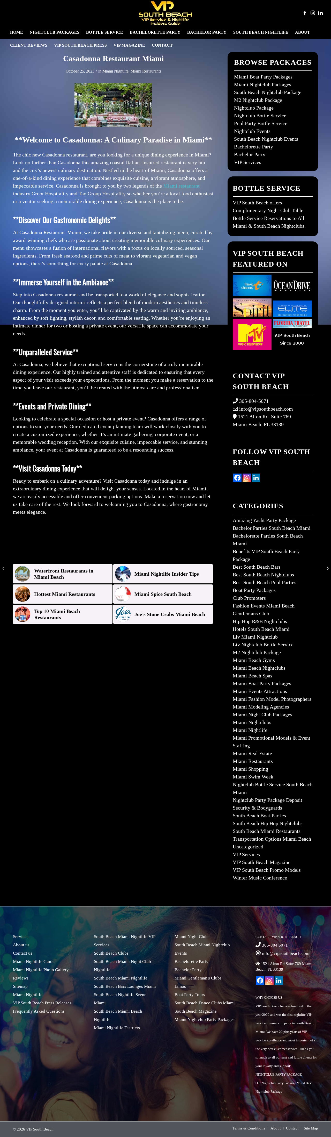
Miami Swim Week (253, 777)
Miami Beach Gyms (254, 660)
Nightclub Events (252, 131)
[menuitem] (16, 32)
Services (20, 936)
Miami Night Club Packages (262, 714)
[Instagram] (247, 478)
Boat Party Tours (190, 994)
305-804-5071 (254, 401)
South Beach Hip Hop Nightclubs (268, 823)
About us (21, 944)
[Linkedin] (256, 478)
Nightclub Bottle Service (260, 115)
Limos (180, 986)
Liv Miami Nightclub (255, 637)
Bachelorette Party (253, 146)
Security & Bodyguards (257, 808)
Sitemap (20, 986)
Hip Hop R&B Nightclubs (260, 621)
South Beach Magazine (196, 1011)
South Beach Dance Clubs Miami (205, 1002)
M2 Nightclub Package (258, 100)
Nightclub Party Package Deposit (267, 800)
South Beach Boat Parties (259, 815)
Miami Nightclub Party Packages (205, 1019)
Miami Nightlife (115, 71)
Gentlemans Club (251, 613)
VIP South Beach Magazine (261, 862)
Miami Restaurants (146, 71)
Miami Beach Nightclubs (259, 668)
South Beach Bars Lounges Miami (125, 986)
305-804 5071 (275, 945)
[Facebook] (237, 478)
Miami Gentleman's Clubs (198, 978)
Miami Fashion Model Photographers (272, 699)
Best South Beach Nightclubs (263, 574)
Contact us (22, 953)
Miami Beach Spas (252, 675)
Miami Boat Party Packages (263, 77)
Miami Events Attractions (260, 691)
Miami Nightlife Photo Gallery (41, 969)
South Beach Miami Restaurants (266, 831)
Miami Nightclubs (252, 722)
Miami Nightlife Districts (117, 1027)
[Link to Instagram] (313, 13)
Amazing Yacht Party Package (264, 520)
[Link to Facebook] (305, 13)
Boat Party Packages (254, 590)
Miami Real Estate (252, 753)
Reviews (20, 978)
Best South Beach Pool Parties (264, 582)
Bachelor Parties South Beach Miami (272, 528)
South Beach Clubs (111, 953)
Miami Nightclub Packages (262, 84)
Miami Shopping (250, 769)
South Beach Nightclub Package (267, 92)
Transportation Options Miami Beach (272, 839)
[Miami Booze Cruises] (327, 568)
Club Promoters (249, 598)
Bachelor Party (249, 154)
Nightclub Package (254, 108)
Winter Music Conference (260, 878)
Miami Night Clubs (192, 936)
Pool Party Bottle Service (260, 123)
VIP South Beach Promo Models (267, 870)
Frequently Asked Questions (39, 1011)
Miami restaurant (181, 186)
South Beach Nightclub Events (266, 139)
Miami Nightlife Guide (34, 961)
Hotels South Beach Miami (261, 629)
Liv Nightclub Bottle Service (263, 644)
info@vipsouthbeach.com (266, 409)
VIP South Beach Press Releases (42, 1002)
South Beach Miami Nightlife (120, 978)
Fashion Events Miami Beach (264, 606)
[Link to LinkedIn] (320, 13)
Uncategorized (248, 846)
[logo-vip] (165, 13)
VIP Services (247, 162)
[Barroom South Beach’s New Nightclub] (4, 568)
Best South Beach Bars (257, 567)
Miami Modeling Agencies (261, 707)
